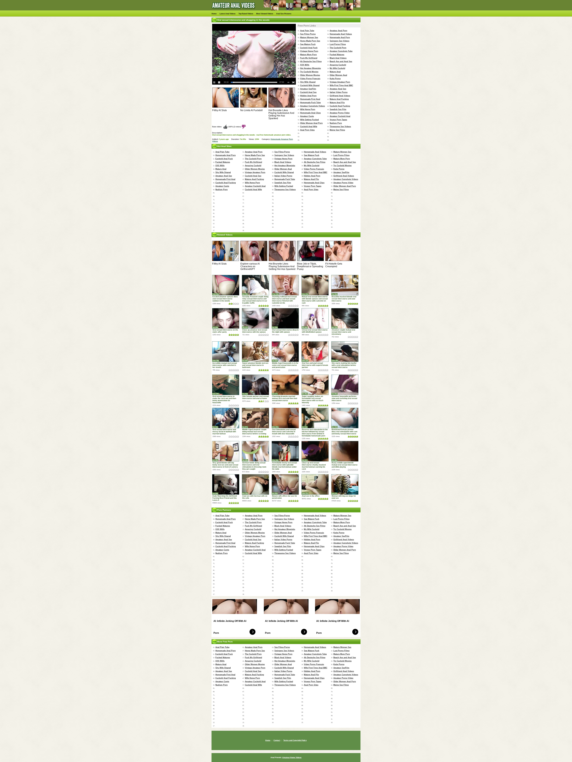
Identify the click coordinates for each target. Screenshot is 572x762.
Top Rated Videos (245, 14)
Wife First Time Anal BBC (341, 85)
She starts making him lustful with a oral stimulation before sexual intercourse (344, 365)
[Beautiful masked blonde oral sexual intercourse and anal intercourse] (344, 285)
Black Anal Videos (338, 58)
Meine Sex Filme (337, 130)
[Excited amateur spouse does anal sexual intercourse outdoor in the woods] (225, 285)
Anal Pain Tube (307, 30)
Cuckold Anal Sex (308, 92)
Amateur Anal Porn (338, 30)
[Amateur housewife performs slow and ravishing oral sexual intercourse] (344, 385)
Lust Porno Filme (338, 44)
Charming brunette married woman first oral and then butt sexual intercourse (284, 398)
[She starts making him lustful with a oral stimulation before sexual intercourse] (344, 351)
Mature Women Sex (309, 37)
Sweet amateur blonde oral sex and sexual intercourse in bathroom (255, 365)
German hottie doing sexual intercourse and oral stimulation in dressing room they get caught (254, 466)
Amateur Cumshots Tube (341, 51)
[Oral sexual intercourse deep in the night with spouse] (285, 318)
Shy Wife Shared (307, 82)
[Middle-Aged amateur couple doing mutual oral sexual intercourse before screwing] (255, 418)
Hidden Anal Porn (308, 96)
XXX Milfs (304, 65)
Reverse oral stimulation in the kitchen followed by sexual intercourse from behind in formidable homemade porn (315, 433)
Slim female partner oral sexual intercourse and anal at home (255, 397)
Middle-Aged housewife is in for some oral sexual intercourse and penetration (285, 365)
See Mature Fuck (307, 44)
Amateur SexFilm (308, 89)
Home (214, 14)
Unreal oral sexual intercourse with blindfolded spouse (315, 331)
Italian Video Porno (339, 92)
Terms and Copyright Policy (295, 740)
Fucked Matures (337, 54)
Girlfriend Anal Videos (340, 96)
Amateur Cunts (307, 116)
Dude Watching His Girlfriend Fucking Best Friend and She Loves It (224, 498)
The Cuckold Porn (338, 48)
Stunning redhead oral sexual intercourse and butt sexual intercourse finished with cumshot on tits (284, 300)
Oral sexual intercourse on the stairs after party (225, 331)
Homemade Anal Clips (310, 113)
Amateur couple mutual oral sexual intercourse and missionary (343, 332)
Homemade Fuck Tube (310, 102)
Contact (276, 740)
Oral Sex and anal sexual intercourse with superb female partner (315, 365)
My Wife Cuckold (337, 68)
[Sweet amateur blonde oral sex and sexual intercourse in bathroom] (255, 351)
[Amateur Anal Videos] (234, 10)
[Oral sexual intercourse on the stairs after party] (225, 318)
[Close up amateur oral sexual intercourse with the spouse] (255, 318)
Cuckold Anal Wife (308, 126)
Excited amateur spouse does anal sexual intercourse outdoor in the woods (225, 299)
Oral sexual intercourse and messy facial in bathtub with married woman (224, 432)
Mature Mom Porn (308, 54)
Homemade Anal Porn (340, 37)
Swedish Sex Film (338, 109)
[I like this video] (225, 127)
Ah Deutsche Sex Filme (311, 61)
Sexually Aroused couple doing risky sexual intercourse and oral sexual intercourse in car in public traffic (255, 300)
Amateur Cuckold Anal (340, 116)
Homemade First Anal (310, 99)
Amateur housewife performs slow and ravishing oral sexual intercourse (344, 398)
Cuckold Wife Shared (310, 85)
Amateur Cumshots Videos (312, 106)
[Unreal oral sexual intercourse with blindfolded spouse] (315, 318)
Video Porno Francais (310, 78)
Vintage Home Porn (309, 51)
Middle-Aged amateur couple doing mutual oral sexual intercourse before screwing (254, 432)
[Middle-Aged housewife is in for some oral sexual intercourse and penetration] (285, 351)
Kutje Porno (335, 78)
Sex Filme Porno (308, 34)
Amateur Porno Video (340, 113)
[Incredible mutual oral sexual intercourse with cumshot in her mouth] (225, 351)
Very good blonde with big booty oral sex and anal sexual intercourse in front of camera (225, 465)
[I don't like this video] (244, 127)
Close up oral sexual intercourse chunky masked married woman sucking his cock (314, 466)
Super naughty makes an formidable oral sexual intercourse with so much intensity (312, 399)
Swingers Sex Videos (339, 41)
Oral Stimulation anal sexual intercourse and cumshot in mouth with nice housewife (284, 432)
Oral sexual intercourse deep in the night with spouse (285, 331)
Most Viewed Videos (264, 14)
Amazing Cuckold (338, 65)
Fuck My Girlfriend (308, 58)
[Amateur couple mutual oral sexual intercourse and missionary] (344, 318)
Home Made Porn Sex (310, 41)
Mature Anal (335, 72)
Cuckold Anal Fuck (308, 48)
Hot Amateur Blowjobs (310, 68)
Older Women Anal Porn (311, 123)
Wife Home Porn (307, 109)
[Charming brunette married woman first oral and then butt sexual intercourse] (285, 385)
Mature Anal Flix (337, 102)
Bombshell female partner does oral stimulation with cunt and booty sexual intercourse (344, 432)
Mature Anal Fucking (339, 99)
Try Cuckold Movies (309, 72)
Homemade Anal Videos (341, 34)
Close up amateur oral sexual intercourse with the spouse (254, 331)
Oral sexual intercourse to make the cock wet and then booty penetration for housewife (224, 399)
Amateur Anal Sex (338, 89)
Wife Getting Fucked (309, 120)
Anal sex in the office (311, 496)
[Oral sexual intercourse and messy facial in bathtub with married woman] (225, 418)
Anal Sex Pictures (283, 14)
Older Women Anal (338, 75)
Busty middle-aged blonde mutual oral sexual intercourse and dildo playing (345, 465)
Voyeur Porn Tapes (338, 120)
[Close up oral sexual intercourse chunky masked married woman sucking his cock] (315, 451)
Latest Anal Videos (228, 14)
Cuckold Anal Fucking (340, 106)
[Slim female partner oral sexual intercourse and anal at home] (255, 385)
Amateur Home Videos (291, 757)
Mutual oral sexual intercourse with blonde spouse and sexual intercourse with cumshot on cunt (315, 300)
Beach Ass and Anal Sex (341, 61)
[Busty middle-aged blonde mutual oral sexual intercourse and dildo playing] (344, 451)
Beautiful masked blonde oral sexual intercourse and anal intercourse (344, 299)
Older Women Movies (310, 75)
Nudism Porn (336, 123)
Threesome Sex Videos (340, 126)
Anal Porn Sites (307, 130)
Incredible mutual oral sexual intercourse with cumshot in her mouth (224, 365)
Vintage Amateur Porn (340, 82)
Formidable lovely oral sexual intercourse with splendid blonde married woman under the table (284, 466)
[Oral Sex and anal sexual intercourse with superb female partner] (315, 351)
